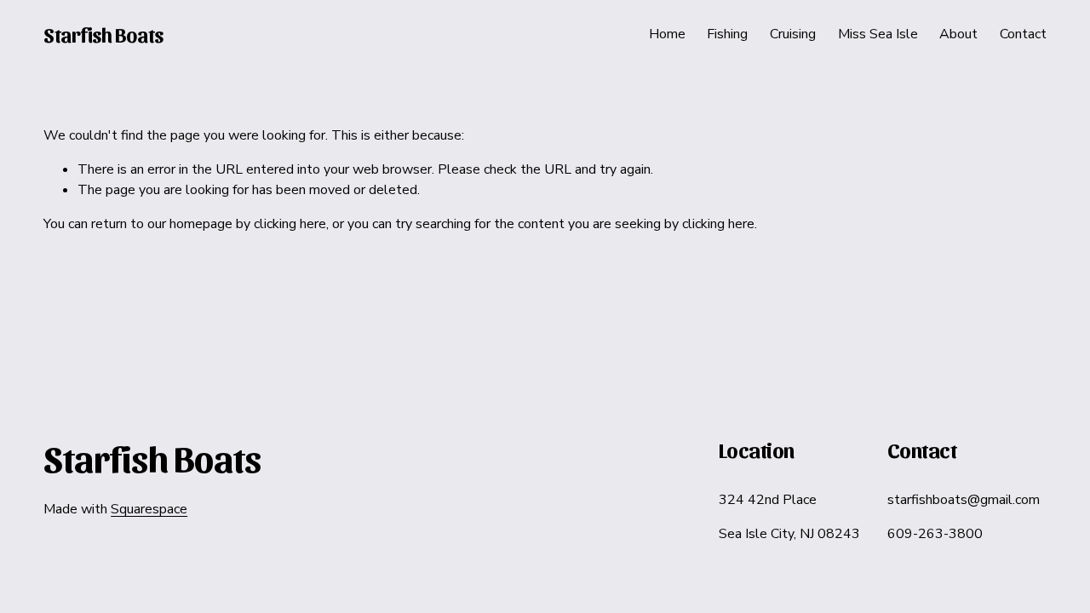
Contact (1023, 34)
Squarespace (149, 509)
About (958, 34)
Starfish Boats (103, 34)
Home (667, 34)
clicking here (290, 224)
